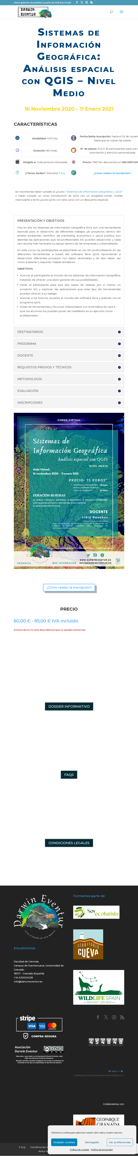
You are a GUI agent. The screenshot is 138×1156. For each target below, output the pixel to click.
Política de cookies (79, 1149)
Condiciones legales (43, 1147)
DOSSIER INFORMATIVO (69, 706)
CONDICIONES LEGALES (69, 843)
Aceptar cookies (64, 1142)
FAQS (69, 775)
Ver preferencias (120, 1142)
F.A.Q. (62, 173)
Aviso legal (45, 1151)
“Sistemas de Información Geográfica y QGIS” (94, 191)
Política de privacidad (102, 1149)
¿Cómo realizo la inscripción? (112, 173)
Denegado (92, 1142)
